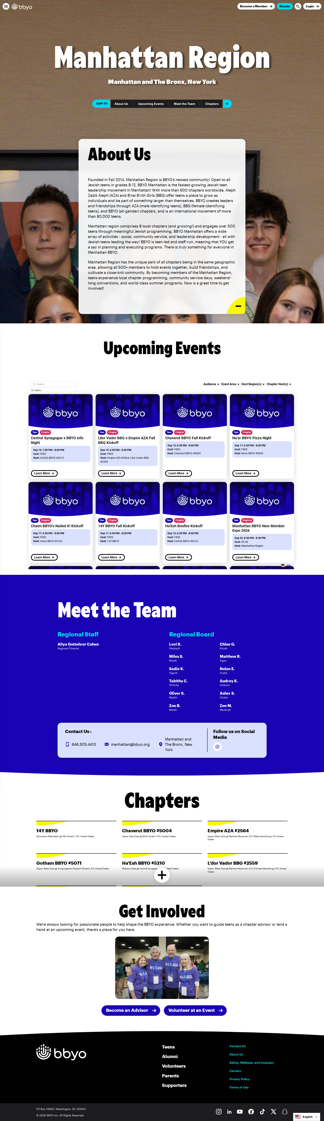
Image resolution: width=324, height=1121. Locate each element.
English (308, 1117)
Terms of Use (239, 1087)
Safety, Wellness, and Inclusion (252, 1062)
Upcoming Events (151, 104)
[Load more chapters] (162, 875)
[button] (6, 6)
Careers (235, 1071)
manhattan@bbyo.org (130, 744)
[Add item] (227, 104)
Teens (168, 1046)
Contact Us (238, 1046)
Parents (170, 1075)
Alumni (170, 1056)
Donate (284, 6)
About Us (121, 104)
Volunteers (174, 1066)
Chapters (212, 104)
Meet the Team (184, 104)
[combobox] (306, 1117)
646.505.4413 (84, 744)
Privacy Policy (240, 1079)
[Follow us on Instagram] (217, 746)
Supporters (174, 1085)
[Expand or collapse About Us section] (235, 305)
